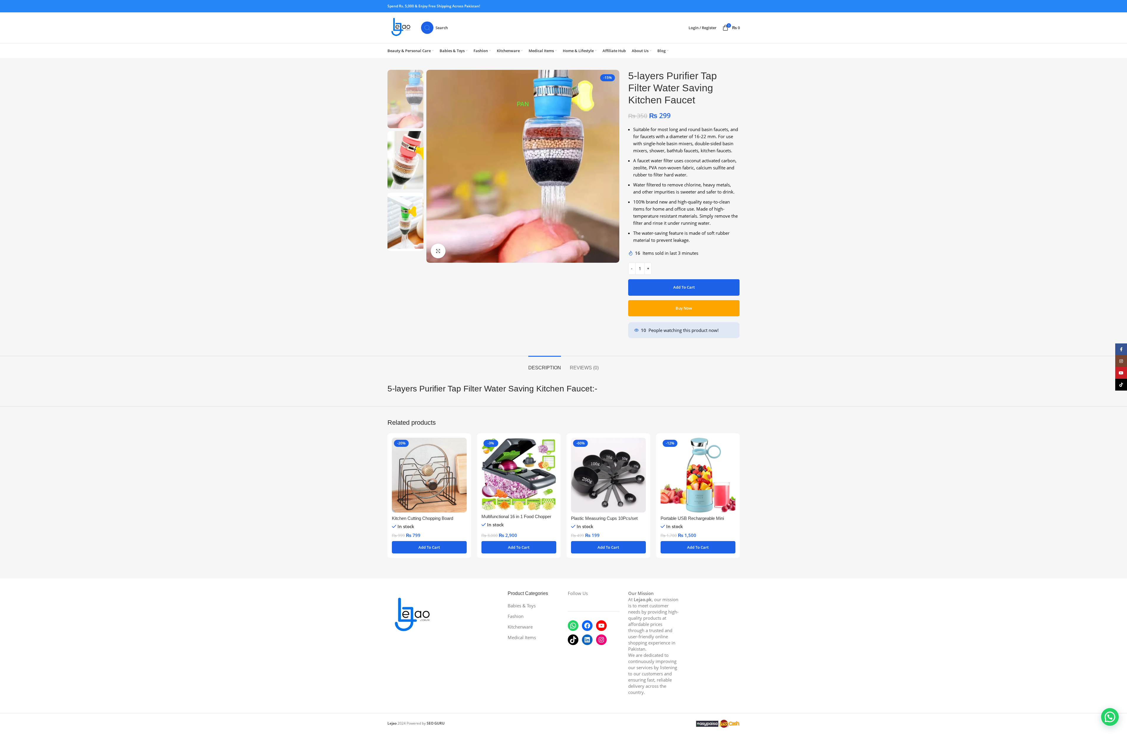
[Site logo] (401, 27)
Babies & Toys (522, 606)
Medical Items (522, 637)
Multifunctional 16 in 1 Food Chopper (516, 516)
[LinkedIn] (587, 639)
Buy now (684, 308)
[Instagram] (601, 639)
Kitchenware (520, 627)
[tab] (544, 365)
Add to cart (684, 287)
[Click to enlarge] (438, 251)
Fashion (516, 616)
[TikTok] (573, 639)
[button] (429, 547)
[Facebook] (587, 625)
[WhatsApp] (573, 625)
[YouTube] (601, 625)
